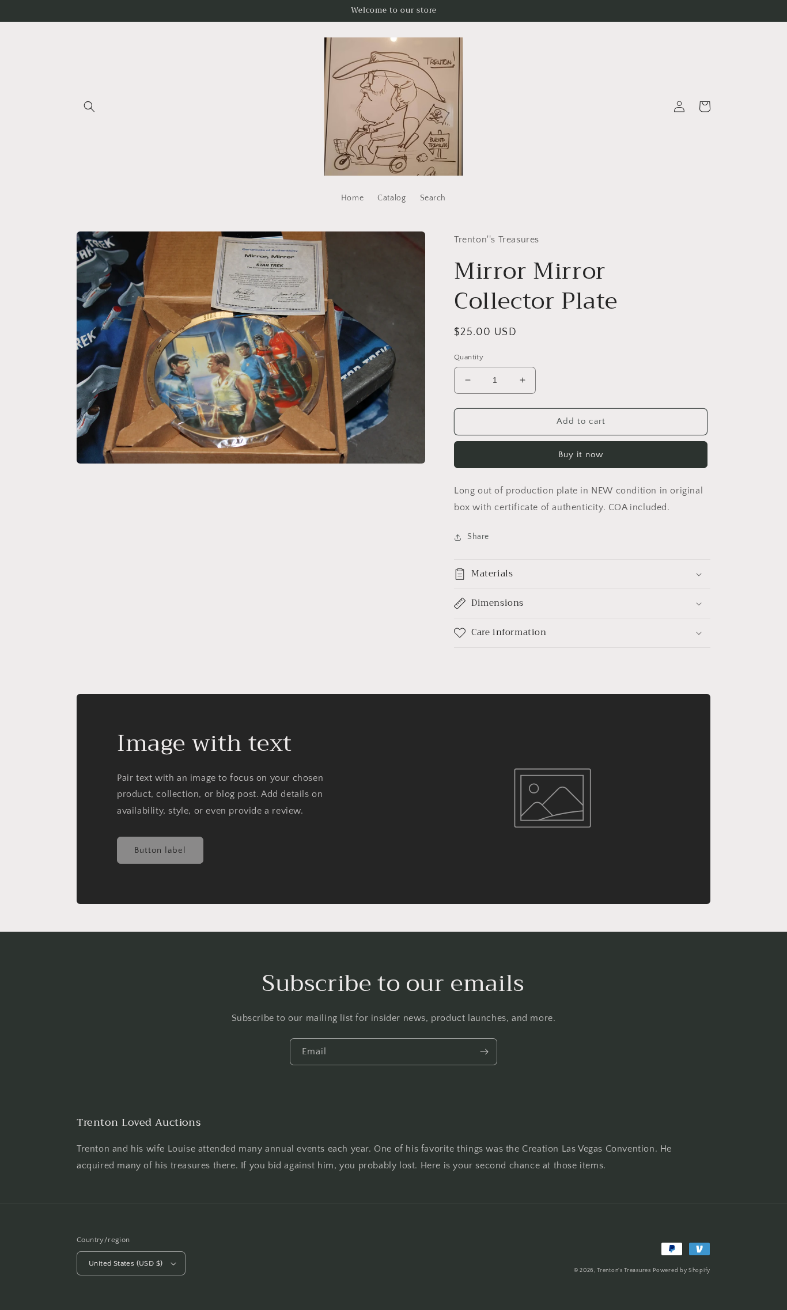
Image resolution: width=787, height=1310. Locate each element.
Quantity (468, 357)
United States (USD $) (125, 1263)
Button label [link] (160, 850)
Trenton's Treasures (623, 1270)
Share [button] (478, 536)
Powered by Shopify (681, 1270)
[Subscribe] (484, 1051)
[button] (89, 106)
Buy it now (580, 455)
